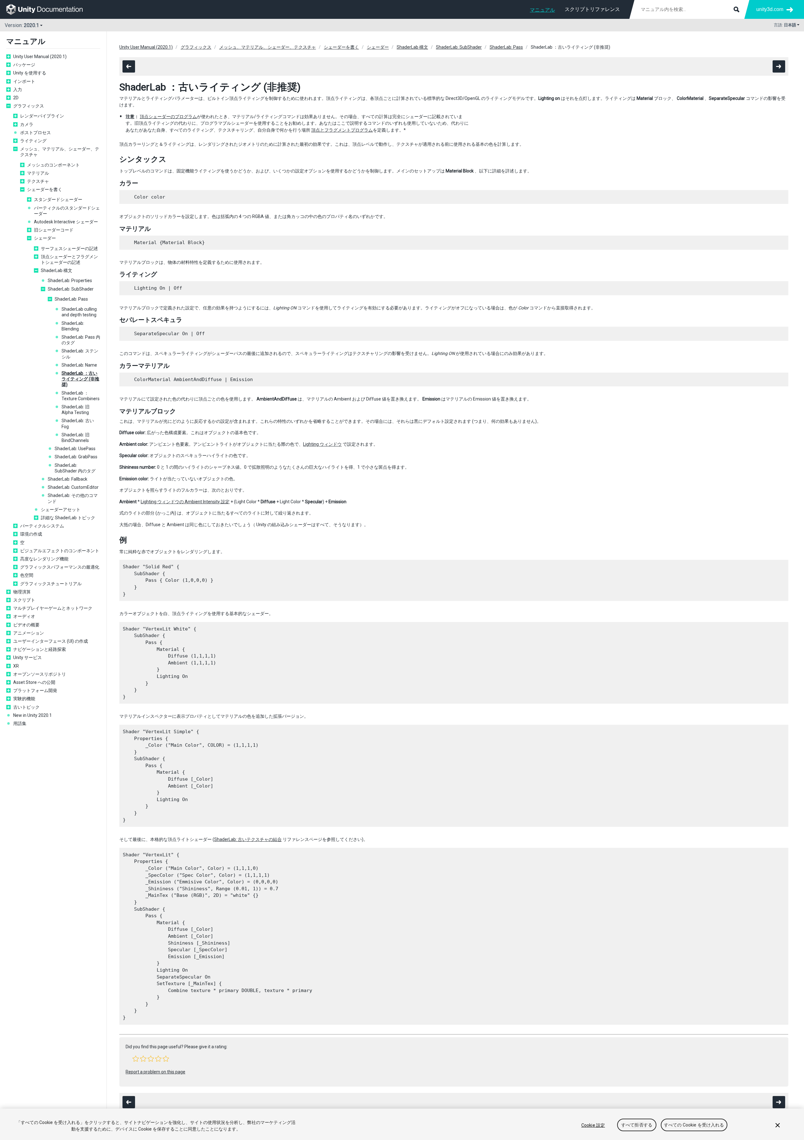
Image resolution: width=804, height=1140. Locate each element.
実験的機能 (24, 698)
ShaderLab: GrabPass (76, 456)
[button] (135, 1058)
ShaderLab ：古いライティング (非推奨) (80, 379)
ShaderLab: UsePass (75, 448)
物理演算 (22, 591)
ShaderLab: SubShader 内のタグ (75, 468)
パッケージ (24, 64)
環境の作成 (31, 534)
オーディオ (24, 616)
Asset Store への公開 (34, 682)
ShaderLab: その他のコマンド (73, 498)
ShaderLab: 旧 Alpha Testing (76, 409)
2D (16, 97)
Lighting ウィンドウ (322, 444)
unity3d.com (769, 9)
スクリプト (24, 600)
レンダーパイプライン (42, 115)
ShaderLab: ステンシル (80, 353)
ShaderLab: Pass (71, 299)
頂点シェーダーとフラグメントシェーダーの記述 (69, 259)
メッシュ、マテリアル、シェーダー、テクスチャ (59, 151)
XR (16, 665)
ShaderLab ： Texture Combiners (81, 395)
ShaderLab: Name (79, 365)
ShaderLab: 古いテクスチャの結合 (248, 839)
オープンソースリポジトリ (39, 674)
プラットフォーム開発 (35, 690)
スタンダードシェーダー (58, 199)
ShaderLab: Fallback (67, 479)
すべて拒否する (636, 1125)
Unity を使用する (29, 72)
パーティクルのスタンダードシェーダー (67, 210)
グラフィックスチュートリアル (51, 583)
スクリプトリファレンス (592, 9)
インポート (24, 81)
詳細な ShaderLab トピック (68, 517)
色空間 (26, 575)
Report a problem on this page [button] (155, 1071)
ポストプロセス (35, 132)
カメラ (26, 124)
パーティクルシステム (42, 525)
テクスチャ (38, 181)
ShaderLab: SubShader (71, 289)
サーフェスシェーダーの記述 (69, 248)
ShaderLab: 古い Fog (78, 423)
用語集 (19, 723)
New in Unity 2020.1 (32, 715)
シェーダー (45, 238)
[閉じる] (777, 1125)
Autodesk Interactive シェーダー (66, 221)
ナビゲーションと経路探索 (39, 649)
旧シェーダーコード (53, 229)
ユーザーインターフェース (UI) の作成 (50, 641)
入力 (17, 89)
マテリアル (38, 173)
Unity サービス (27, 657)
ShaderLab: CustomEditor (73, 487)
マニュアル (542, 10)
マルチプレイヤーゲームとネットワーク (52, 608)
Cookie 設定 (593, 1125)
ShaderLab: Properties (70, 280)
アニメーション (28, 632)
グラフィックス (28, 105)
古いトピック (26, 707)
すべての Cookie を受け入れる (694, 1125)
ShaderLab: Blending (73, 326)
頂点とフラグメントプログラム (342, 130)
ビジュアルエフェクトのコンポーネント (60, 550)
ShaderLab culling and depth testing (79, 312)
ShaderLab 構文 (56, 270)
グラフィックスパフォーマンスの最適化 (59, 567)
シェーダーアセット (60, 509)
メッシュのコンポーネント (53, 164)
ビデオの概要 (26, 624)
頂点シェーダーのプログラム (168, 116)
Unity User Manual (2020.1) (40, 56)
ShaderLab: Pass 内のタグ (81, 340)
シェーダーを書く (44, 189)
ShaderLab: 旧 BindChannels (76, 437)
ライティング (33, 140)
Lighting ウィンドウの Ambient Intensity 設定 (185, 501)
